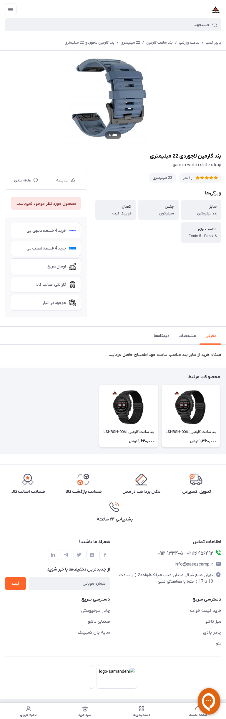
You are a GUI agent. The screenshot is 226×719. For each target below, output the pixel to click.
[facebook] (104, 555)
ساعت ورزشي (189, 42)
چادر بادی (212, 632)
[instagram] (92, 555)
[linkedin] (53, 555)
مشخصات (187, 336)
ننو (218, 643)
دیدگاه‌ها (161, 336)
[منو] (10, 9)
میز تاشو (213, 621)
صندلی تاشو (99, 621)
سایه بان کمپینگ (94, 632)
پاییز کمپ (213, 42)
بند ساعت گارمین (159, 42)
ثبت (15, 583)
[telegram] (66, 555)
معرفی (211, 336)
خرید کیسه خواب (205, 611)
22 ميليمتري (130, 42)
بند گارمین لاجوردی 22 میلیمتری (89, 42)
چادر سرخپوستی (95, 611)
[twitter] (79, 555)
